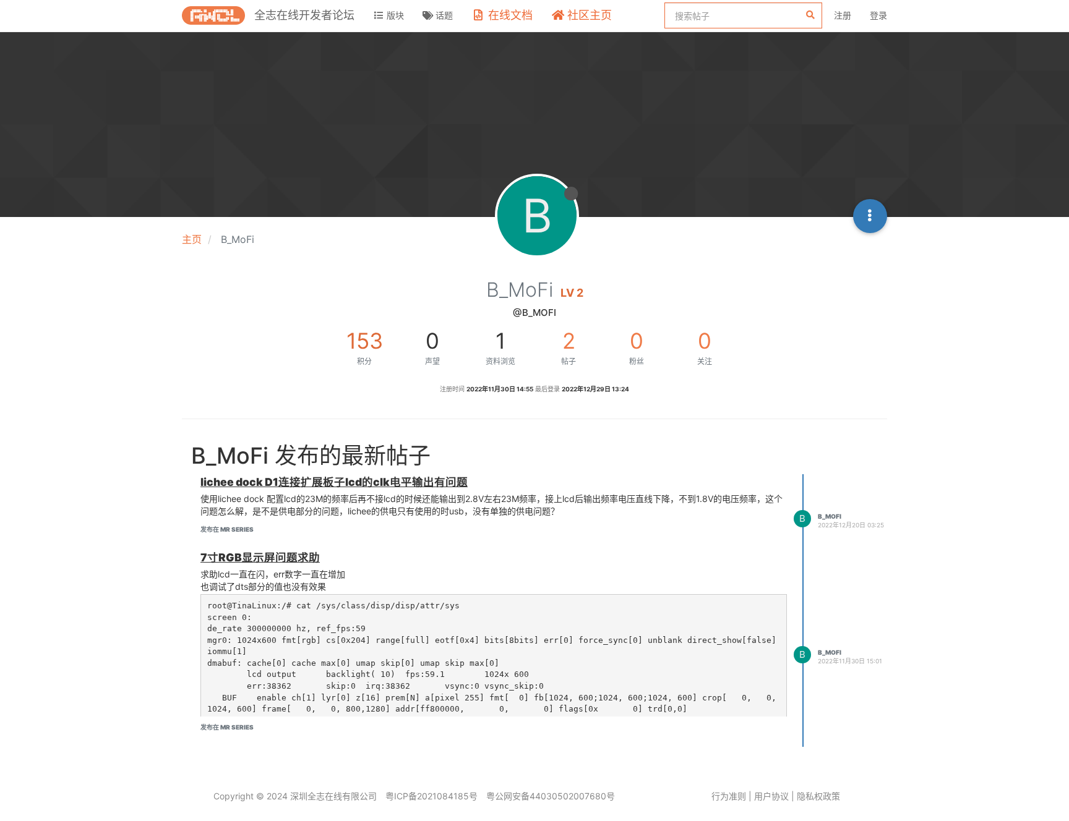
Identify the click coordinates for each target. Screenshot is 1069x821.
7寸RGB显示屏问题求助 (260, 557)
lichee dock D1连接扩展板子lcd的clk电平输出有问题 (334, 481)
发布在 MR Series (227, 529)
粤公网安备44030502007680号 (550, 796)
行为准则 (728, 796)
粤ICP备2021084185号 (431, 796)
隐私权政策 (818, 796)
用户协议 (771, 796)
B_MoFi (829, 516)
